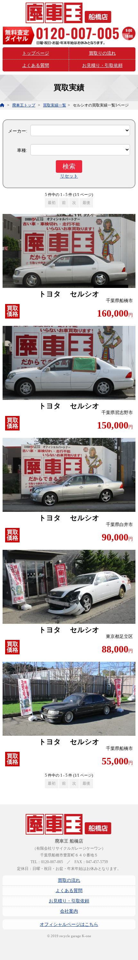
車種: (22, 150)
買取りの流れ (102, 53)
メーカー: (17, 131)
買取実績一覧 (54, 105)
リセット (69, 176)
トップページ (35, 53)
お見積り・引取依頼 (102, 65)
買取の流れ (69, 880)
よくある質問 (35, 65)
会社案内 (69, 911)
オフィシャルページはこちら (69, 924)
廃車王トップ (23, 105)
